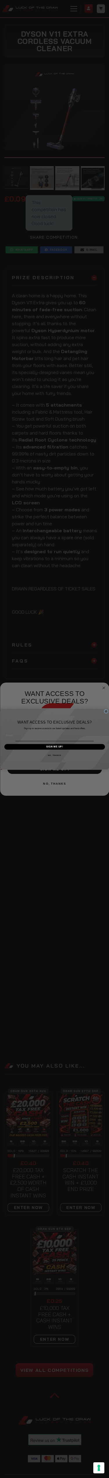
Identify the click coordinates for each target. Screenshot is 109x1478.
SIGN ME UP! (54, 746)
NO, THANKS (54, 755)
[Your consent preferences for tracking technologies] (98, 1467)
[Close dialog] (106, 711)
